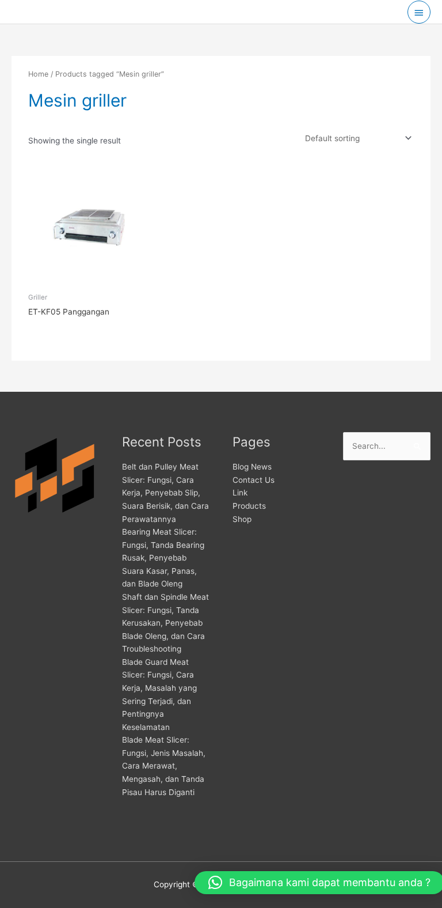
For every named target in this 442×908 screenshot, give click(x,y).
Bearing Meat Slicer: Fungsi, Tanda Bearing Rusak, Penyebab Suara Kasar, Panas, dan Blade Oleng (163, 557)
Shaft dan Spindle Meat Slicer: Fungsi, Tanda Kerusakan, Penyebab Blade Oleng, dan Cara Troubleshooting (165, 622)
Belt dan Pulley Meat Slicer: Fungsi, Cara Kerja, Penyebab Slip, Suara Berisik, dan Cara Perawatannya (165, 492)
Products (249, 505)
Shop (242, 519)
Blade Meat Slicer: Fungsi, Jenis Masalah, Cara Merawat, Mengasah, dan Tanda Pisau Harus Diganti (163, 765)
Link (240, 492)
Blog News (252, 466)
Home (38, 74)
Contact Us (254, 480)
